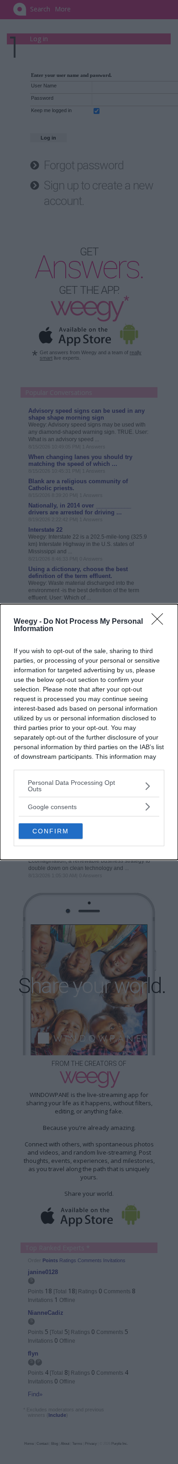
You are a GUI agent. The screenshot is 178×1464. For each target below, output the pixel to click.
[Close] (160, 622)
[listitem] (89, 785)
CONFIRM (50, 831)
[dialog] (89, 732)
